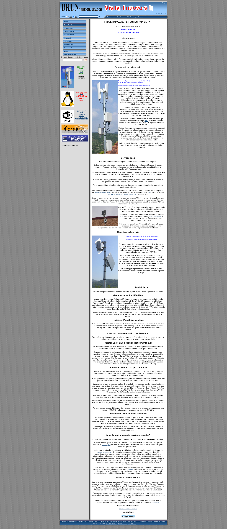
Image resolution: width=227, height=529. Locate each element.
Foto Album (122, 521)
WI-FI (129, 17)
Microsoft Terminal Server (124, 194)
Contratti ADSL (93, 521)
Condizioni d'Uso (111, 524)
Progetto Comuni (138, 17)
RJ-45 (121, 216)
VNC (135, 194)
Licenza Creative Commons (128, 508)
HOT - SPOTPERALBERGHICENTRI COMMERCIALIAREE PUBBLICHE (81, 115)
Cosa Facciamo (121, 17)
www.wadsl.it (155, 502)
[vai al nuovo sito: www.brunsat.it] (129, 7)
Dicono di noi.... (132, 521)
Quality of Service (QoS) (102, 192)
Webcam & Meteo (159, 521)
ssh (109, 194)
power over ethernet (155, 216)
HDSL (146, 121)
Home (64, 521)
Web (70, 17)
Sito (76, 17)
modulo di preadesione (104, 452)
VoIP (154, 174)
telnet (113, 194)
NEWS (150, 521)
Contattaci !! (142, 521)
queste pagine (106, 445)
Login (164, 3)
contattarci (130, 469)
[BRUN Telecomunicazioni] (82, 13)
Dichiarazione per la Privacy (127, 524)
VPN (149, 192)
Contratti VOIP (104, 521)
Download (113, 521)
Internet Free (82, 521)
